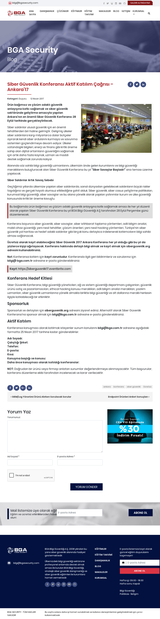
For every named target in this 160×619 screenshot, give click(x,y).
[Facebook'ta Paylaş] (130, 84)
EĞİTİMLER (76, 11)
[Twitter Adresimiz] (108, 3)
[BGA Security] (16, 13)
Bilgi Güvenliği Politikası (127, 592)
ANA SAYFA (32, 13)
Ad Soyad (12, 456)
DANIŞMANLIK (47, 11)
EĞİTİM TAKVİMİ (89, 13)
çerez (139, 612)
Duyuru (23, 98)
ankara (107, 386)
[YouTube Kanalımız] (120, 3)
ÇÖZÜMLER (63, 11)
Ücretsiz (147, 386)
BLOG (116, 11)
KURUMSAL (138, 11)
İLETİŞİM (126, 11)
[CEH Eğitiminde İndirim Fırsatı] (130, 426)
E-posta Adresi (65, 456)
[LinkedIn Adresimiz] (116, 3)
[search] (149, 13)
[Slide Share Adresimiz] (112, 3)
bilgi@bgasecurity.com (25, 2)
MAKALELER (105, 11)
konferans (119, 386)
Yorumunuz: (14, 417)
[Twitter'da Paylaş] (137, 84)
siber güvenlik (133, 386)
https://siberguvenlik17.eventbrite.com (44, 269)
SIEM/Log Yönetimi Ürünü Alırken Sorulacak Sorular (41, 396)
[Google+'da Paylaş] (23, 387)
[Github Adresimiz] (124, 3)
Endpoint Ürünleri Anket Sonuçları (128, 396)
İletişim (134, 594)
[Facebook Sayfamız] (104, 3)
